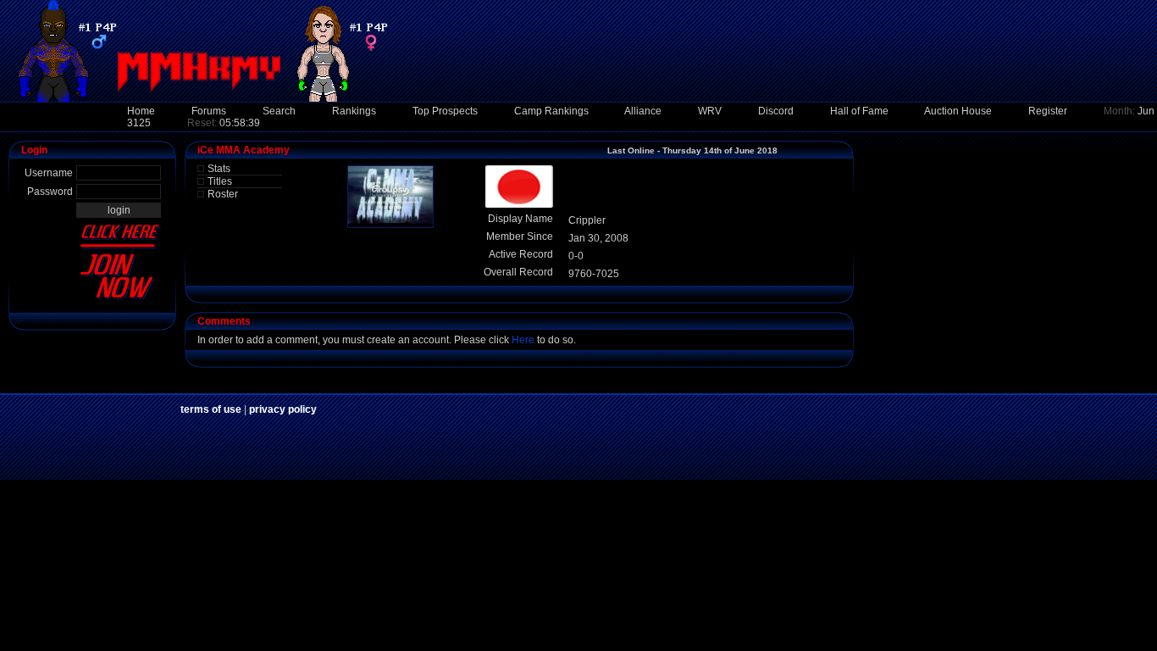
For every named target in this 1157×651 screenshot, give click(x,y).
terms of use (210, 409)
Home (141, 111)
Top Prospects (445, 111)
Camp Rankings (551, 111)
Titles (220, 181)
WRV (710, 111)
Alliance (643, 111)
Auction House (958, 111)
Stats (219, 169)
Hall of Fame (859, 111)
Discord (776, 111)
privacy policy (283, 409)
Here (523, 340)
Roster (223, 194)
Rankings (354, 111)
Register (1047, 111)
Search (279, 111)
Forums (208, 111)
